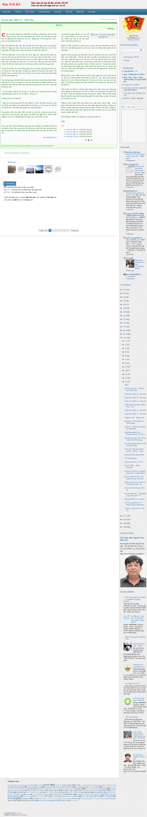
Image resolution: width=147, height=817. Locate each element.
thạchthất (69, 796)
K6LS (127, 385)
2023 (125, 297)
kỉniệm (104, 791)
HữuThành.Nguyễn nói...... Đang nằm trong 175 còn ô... (135, 433)
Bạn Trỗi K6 (11, 4)
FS (74, 789)
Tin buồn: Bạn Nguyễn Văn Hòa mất (132, 538)
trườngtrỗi (13, 800)
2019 (125, 312)
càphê (9, 787)
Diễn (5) (59, 25)
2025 (125, 290)
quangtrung (86, 794)
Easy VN (6, 190)
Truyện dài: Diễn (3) (72, 134)
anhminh (19, 785)
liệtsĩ (11, 792)
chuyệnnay (58, 787)
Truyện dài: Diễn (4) (72, 136)
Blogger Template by (15, 815)
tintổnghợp (25, 798)
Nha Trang (20, 794)
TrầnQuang (74, 798)
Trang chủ (6, 11)
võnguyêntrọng (53, 800)
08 (126, 356)
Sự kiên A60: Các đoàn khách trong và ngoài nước (135, 155)
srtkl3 (31, 796)
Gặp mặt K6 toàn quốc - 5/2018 (139, 645)
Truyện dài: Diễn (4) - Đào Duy (135, 397)
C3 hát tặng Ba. (131, 276)
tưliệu (27, 800)
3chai (9, 785)
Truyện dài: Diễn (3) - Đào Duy (135, 401)
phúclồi (79, 794)
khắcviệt (84, 790)
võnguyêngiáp (42, 800)
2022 (125, 301)
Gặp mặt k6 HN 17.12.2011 (134, 462)
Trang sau (74, 230)
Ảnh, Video (30, 11)
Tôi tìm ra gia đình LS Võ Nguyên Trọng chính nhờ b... (135, 504)
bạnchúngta (68, 785)
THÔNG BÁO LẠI (132, 217)
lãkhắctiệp (113, 790)
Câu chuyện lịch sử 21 (132, 683)
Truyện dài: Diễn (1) (72, 129)
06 (126, 363)
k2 (40, 790)
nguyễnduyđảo (14, 153)
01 (126, 381)
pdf (33, 794)
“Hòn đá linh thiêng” (132, 717)
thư (105, 796)
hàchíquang (96, 789)
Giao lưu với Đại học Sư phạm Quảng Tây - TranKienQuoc (135, 472)
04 (126, 370)
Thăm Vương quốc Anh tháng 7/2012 (135, 638)
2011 (125, 516)
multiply (35, 792)
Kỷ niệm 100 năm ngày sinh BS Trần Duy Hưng (135, 444)
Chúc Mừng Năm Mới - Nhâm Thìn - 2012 (135, 406)
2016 (125, 323)
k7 (69, 790)
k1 (36, 790)
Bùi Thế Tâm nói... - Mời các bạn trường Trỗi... (135, 389)
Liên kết (69, 11)
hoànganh (113, 789)
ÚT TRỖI (129, 258)
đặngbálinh (36, 789)
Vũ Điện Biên (63, 800)
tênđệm (63, 796)
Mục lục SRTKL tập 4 (133, 240)
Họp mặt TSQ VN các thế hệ (135, 499)
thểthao (84, 796)
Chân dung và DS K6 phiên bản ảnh (134, 94)
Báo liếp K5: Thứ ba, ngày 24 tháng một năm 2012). (39, 146)
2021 (125, 304)
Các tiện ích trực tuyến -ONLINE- (139, 699)
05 (126, 367)
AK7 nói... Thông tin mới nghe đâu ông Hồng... (135, 428)
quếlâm (103, 794)
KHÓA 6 (127, 98)
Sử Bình (38, 796)
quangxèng (95, 794)
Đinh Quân (53, 789)
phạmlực (51, 794)
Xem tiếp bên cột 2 (50, 137)
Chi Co (38, 787)
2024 (125, 293)
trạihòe (41, 798)
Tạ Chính (55, 796)
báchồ (39, 785)
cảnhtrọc (111, 785)
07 (126, 359)
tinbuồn (110, 796)
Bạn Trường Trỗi (132, 164)
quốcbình (111, 794)
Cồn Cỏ (91, 787)
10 (126, 348)
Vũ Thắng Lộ (73, 800)
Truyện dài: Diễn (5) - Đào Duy (135, 394)
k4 (48, 790)
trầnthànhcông (85, 798)
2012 (125, 338)
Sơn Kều (26, 796)
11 (126, 344)
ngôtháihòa (62, 792)
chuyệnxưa (68, 787)
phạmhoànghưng (41, 794)
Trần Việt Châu (64, 798)
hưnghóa (21, 790)
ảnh (14, 785)
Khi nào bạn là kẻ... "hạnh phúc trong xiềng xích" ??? (135, 494)
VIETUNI (6, 192)
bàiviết (7, 153)
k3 (44, 790)
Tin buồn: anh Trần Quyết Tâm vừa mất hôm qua (139, 169)
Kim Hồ (97, 790)
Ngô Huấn (54, 792)
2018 (125, 315)
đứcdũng (69, 789)
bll (76, 785)
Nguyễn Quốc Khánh (74, 792)
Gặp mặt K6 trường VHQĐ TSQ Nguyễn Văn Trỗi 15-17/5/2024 (139, 735)
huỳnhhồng (13, 790)
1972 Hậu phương (131, 458)
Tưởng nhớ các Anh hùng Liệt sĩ (138, 665)
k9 (77, 790)
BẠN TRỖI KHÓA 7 (133, 274)
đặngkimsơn (45, 789)
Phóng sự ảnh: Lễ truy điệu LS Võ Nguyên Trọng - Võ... (135, 483)
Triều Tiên (94, 798)
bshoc (81, 785)
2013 (125, 334)
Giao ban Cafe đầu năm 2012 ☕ (134, 489)
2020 (125, 308)
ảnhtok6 (26, 785)
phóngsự (59, 794)
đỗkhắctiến (61, 789)
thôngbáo (91, 796)
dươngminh (15, 789)
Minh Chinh (28, 792)
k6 (57, 791)
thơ (98, 796)
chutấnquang (48, 787)
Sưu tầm (58, 11)
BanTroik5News (132, 191)
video (33, 800)
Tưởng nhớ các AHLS (131, 85)
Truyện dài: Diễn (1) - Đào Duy (135, 414)
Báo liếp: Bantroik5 (133, 152)
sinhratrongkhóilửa (14, 796)
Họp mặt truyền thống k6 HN (134, 455)
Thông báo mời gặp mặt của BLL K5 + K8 (135, 194)
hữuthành (30, 790)
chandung (30, 787)
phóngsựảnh (69, 794)
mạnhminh (20, 792)
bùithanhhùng (98, 785)
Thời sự (18, 11)
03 (126, 374)
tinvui (34, 798)
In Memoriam (44, 11)
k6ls (64, 790)
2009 (125, 523)
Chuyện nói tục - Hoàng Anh (134, 417)
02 (126, 378)
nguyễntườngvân (111, 792)
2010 (125, 519)
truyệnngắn (102, 798)
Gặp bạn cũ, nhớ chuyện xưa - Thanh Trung (135, 422)
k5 (53, 790)
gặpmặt (79, 789)
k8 (73, 790)
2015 (125, 327)
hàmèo (103, 789)
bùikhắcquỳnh (89, 785)
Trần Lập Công (54, 798)
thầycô (76, 796)
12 (126, 341)
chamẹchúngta (19, 787)
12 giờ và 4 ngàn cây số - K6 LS (134, 509)
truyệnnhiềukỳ (25, 153)
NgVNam (12, 794)
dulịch (97, 787)
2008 (125, 527)
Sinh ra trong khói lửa (134, 238)
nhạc (28, 794)
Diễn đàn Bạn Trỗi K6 (131, 57)
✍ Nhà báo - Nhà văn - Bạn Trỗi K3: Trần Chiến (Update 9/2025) (138, 619)
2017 (125, 319)
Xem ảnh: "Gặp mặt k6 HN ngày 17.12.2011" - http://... (135, 450)
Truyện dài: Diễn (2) (72, 132)
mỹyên (41, 792)
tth (22, 800)
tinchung (12, 798)
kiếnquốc (90, 790)
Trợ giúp (91, 11)
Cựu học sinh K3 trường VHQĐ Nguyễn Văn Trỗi (135, 214)
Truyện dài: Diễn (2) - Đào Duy (135, 410)
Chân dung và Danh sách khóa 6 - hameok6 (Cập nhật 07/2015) (135, 599)
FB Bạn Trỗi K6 (133, 40)
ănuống (33, 785)
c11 (106, 785)
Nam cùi (48, 792)
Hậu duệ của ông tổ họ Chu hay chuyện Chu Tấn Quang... (135, 439)
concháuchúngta (81, 787)
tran (47, 798)
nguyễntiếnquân (99, 792)
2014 (125, 330)
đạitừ (28, 789)
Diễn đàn (80, 11)
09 (126, 352)
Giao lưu (88, 789)
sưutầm (45, 796)
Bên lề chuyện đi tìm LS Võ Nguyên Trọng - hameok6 (134, 477)
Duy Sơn (104, 787)
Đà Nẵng (22, 789)
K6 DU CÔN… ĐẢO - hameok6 (133, 466)
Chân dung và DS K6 (131, 88)
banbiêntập (58, 785)
